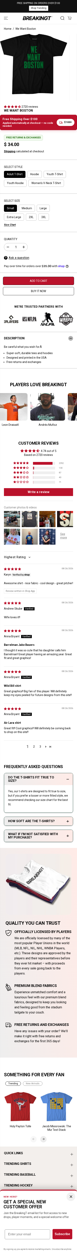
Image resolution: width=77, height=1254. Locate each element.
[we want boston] (33, 64)
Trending (13, 1083)
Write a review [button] (38, 492)
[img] (12, 569)
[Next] (43, 1139)
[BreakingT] (37, 18)
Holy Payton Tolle (20, 1126)
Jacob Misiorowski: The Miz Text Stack (56, 1128)
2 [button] (34, 746)
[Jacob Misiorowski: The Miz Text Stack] (56, 1107)
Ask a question (19, 258)
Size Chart (10, 224)
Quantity (10, 239)
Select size (12, 200)
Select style (13, 166)
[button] (6, 18)
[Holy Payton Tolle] (21, 1107)
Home (7, 28)
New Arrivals (32, 1083)
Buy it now (38, 291)
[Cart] (69, 18)
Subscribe (62, 1234)
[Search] (62, 18)
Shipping (9, 151)
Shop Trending (38, 8)
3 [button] (40, 746)
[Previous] (34, 1139)
